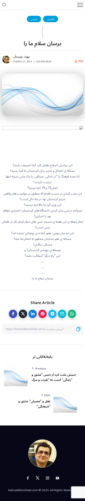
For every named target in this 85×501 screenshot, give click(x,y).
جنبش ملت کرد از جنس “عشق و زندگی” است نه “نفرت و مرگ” (54, 377)
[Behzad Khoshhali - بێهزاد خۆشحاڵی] (42, 453)
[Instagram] (47, 478)
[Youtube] (57, 478)
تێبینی (34, 19)
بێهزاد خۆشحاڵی (21, 57)
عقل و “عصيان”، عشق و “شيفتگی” (34, 404)
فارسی (50, 19)
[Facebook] (27, 478)
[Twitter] (37, 478)
